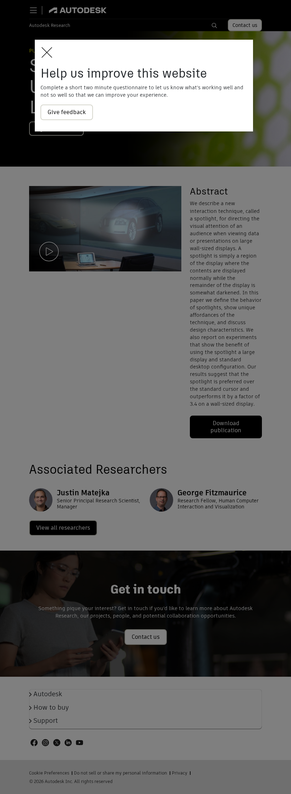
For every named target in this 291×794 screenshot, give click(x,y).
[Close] (44, 53)
